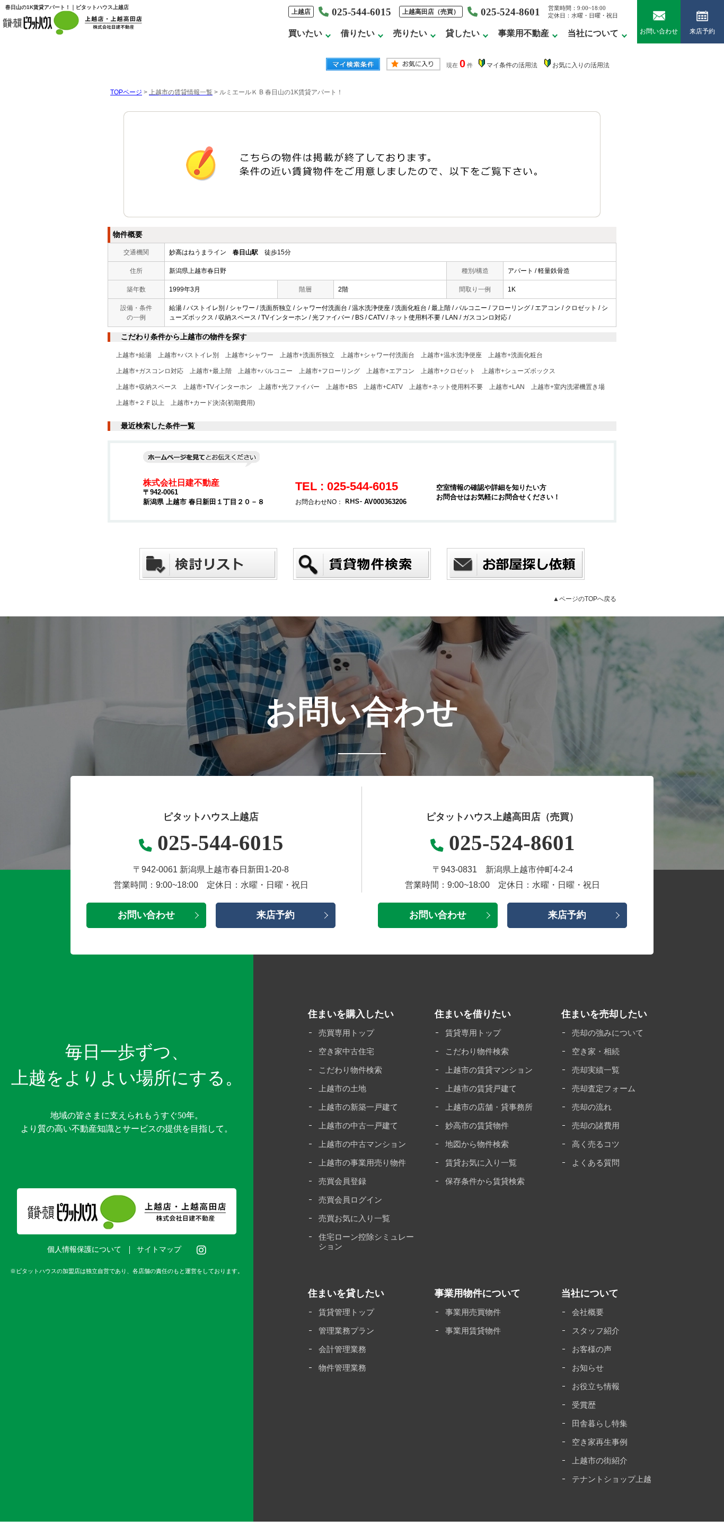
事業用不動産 (523, 33)
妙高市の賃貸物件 (477, 1125)
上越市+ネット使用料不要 (446, 387)
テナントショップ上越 (611, 1478)
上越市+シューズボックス (518, 371)
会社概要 (588, 1312)
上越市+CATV (383, 387)
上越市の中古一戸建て (358, 1125)
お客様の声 (592, 1349)
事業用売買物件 (473, 1312)
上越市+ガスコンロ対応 (149, 371)
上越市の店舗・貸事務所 (489, 1106)
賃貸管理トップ (346, 1312)
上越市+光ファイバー (289, 387)
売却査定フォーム (603, 1088)
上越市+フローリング (329, 371)
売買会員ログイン (350, 1199)
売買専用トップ (346, 1032)
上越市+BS (341, 387)
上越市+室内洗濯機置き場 (568, 387)
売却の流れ (592, 1106)
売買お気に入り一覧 (354, 1218)
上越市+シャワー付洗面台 (377, 355)
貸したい (463, 33)
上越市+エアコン (390, 371)
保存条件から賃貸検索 (485, 1181)
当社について (593, 33)
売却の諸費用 (596, 1125)
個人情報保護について (84, 1249)
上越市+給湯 (134, 355)
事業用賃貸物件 (473, 1330)
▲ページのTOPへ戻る (584, 599)
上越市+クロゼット (448, 371)
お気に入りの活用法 (581, 65)
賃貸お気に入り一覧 (481, 1162)
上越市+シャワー (249, 355)
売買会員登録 (342, 1181)
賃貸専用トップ (473, 1032)
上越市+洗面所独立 (307, 355)
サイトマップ (159, 1249)
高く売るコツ (596, 1144)
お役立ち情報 (596, 1386)
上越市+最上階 (211, 371)
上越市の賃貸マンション (489, 1069)
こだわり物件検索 (350, 1069)
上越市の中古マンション (362, 1144)
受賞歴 (584, 1404)
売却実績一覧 (596, 1069)
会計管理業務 (342, 1349)
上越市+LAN (507, 387)
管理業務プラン (346, 1330)
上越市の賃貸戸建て (481, 1088)
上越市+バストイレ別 (188, 355)
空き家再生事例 (600, 1441)
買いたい (305, 33)
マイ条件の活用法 (512, 65)
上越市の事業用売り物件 (362, 1162)
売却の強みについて (607, 1032)
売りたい (410, 33)
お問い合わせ (659, 31)
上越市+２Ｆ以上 (140, 403)
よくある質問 (596, 1162)
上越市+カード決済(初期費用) (213, 403)
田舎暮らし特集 (600, 1423)
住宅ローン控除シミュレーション (366, 1241)
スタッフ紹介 (596, 1330)
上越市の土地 (342, 1088)
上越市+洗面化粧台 (515, 355)
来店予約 (702, 31)
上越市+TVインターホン (217, 387)
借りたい (358, 33)
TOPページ (126, 92)
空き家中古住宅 (346, 1051)
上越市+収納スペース (146, 387)
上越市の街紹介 (600, 1460)
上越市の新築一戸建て (358, 1106)
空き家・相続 (596, 1051)
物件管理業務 (342, 1367)
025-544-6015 (220, 843)
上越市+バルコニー (265, 371)
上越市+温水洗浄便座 (451, 355)
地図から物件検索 (477, 1144)
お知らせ (588, 1367)
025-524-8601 (510, 11)
